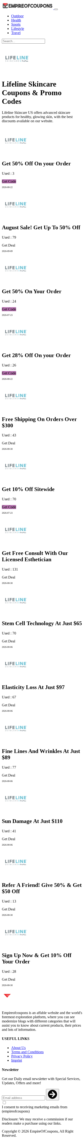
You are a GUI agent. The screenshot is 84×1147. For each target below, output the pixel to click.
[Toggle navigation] (56, 9)
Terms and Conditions (27, 1052)
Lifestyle (17, 29)
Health (16, 20)
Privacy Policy (22, 1056)
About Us (18, 1048)
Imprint (16, 1060)
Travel (16, 33)
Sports (16, 24)
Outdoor (17, 16)
